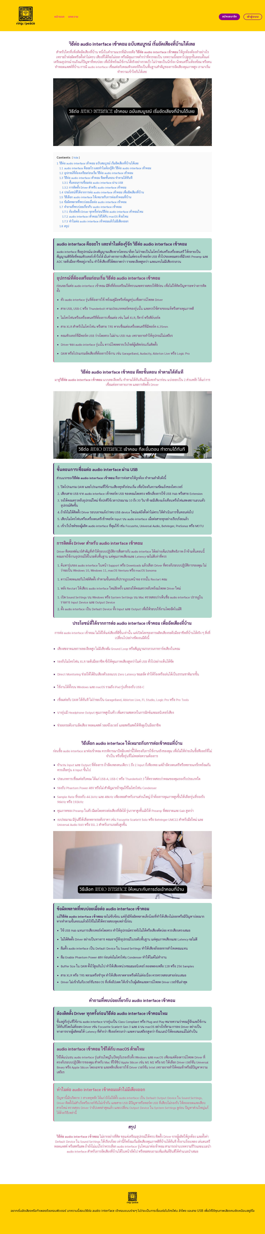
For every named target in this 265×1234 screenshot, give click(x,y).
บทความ (73, 17)
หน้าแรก (59, 17)
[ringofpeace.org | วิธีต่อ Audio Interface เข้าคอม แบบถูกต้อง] (25, 15)
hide (76, 157)
